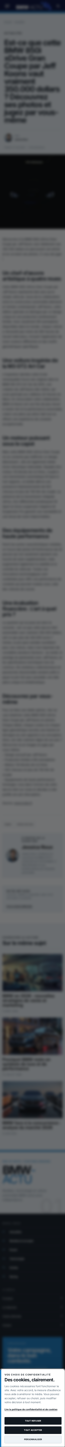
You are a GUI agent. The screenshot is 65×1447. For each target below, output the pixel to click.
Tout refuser (33, 1420)
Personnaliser (33, 1439)
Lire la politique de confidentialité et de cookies (31, 1409)
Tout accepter (33, 1430)
